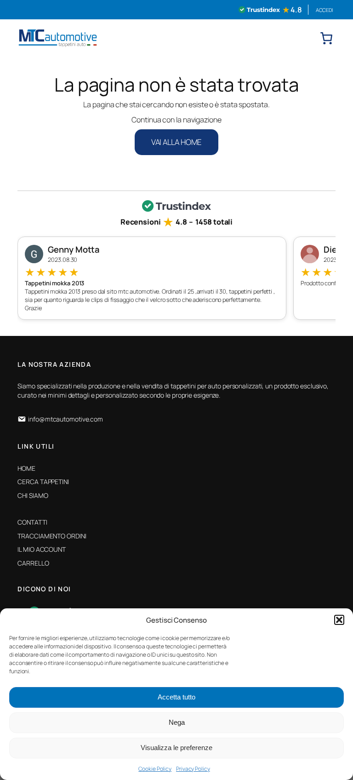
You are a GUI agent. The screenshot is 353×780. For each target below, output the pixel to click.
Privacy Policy (193, 769)
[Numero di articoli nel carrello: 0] (326, 38)
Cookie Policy (154, 769)
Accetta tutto (176, 697)
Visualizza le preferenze (176, 747)
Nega (177, 722)
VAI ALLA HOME (176, 142)
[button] (339, 619)
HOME (26, 468)
